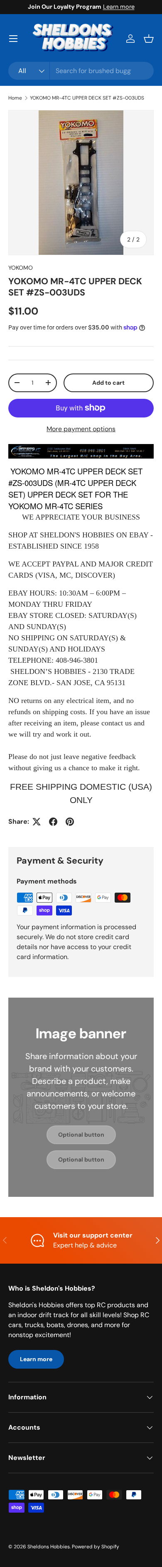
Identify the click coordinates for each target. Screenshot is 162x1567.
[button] (149, 38)
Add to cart (108, 382)
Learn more (119, 6)
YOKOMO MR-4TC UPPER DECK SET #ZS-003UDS (87, 98)
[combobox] (81, 71)
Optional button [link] (81, 1134)
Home (15, 98)
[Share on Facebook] (53, 821)
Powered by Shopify (95, 1546)
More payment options (81, 429)
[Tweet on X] (36, 821)
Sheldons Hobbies (48, 1546)
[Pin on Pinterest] (69, 821)
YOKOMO (20, 267)
